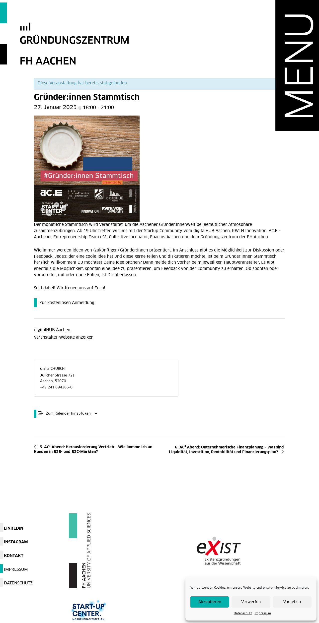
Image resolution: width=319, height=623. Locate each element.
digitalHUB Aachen (52, 330)
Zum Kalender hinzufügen (68, 413)
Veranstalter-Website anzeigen (63, 337)
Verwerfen (251, 602)
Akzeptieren (209, 602)
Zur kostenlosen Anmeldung (66, 303)
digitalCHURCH (52, 369)
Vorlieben (292, 602)
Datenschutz (243, 613)
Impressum (263, 613)
